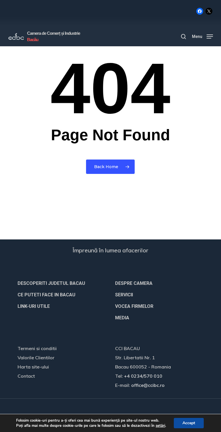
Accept (188, 423)
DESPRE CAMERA (134, 283)
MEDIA (122, 317)
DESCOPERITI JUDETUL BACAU (51, 283)
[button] (202, 36)
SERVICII (124, 294)
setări (160, 425)
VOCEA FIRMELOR (134, 306)
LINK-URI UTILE (34, 306)
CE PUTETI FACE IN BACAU (46, 294)
